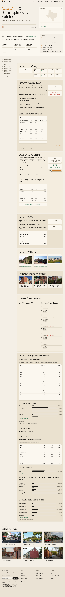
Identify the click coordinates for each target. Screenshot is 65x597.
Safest (41, 1)
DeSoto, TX (44, 332)
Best (38, 1)
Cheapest (46, 1)
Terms (52, 580)
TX (5, 4)
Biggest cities (38, 572)
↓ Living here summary (44, 23)
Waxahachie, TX (45, 314)
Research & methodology (55, 573)
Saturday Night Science (32, 36)
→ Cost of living (43, 26)
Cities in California (39, 573)
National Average (42, 184)
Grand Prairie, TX (45, 319)
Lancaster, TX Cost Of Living (30, 154)
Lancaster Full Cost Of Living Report (32, 204)
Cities (34, 1)
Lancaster (31, 184)
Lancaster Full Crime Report (33, 141)
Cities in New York (39, 578)
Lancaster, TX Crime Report (30, 82)
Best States (23, 581)
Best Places (23, 572)
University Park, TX (45, 305)
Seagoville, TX (45, 342)
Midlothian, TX (45, 328)
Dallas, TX (44, 346)
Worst (51, 1)
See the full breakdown (24, 418)
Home (3, 4)
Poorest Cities (23, 580)
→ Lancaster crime (43, 25)
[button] (40, 61)
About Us (61, 1)
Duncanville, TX (45, 310)
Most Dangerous (24, 578)
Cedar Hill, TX (45, 337)
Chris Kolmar (6, 27)
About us (52, 572)
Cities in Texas (38, 575)
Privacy (52, 578)
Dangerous (56, 1)
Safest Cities (23, 573)
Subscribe (15, 578)
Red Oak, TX (44, 323)
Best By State (23, 583)
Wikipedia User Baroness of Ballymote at (26, 266)
